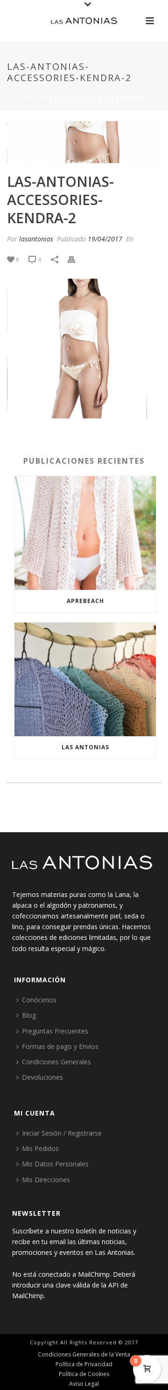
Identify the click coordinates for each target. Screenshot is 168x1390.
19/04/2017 (105, 238)
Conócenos (39, 999)
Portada (34, 97)
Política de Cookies (84, 1374)
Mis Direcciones (46, 1179)
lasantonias (36, 238)
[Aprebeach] (85, 533)
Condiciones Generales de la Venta (84, 1354)
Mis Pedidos (40, 1148)
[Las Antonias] (84, 21)
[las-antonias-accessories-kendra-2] (84, 142)
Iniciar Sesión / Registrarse (62, 1133)
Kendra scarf (76, 97)
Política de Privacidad (84, 1364)
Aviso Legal (84, 1384)
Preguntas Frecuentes (55, 1031)
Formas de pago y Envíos (60, 1046)
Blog (29, 1015)
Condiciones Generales (56, 1061)
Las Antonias (85, 747)
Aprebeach (85, 601)
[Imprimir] (76, 258)
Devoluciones (42, 1077)
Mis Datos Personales (55, 1163)
